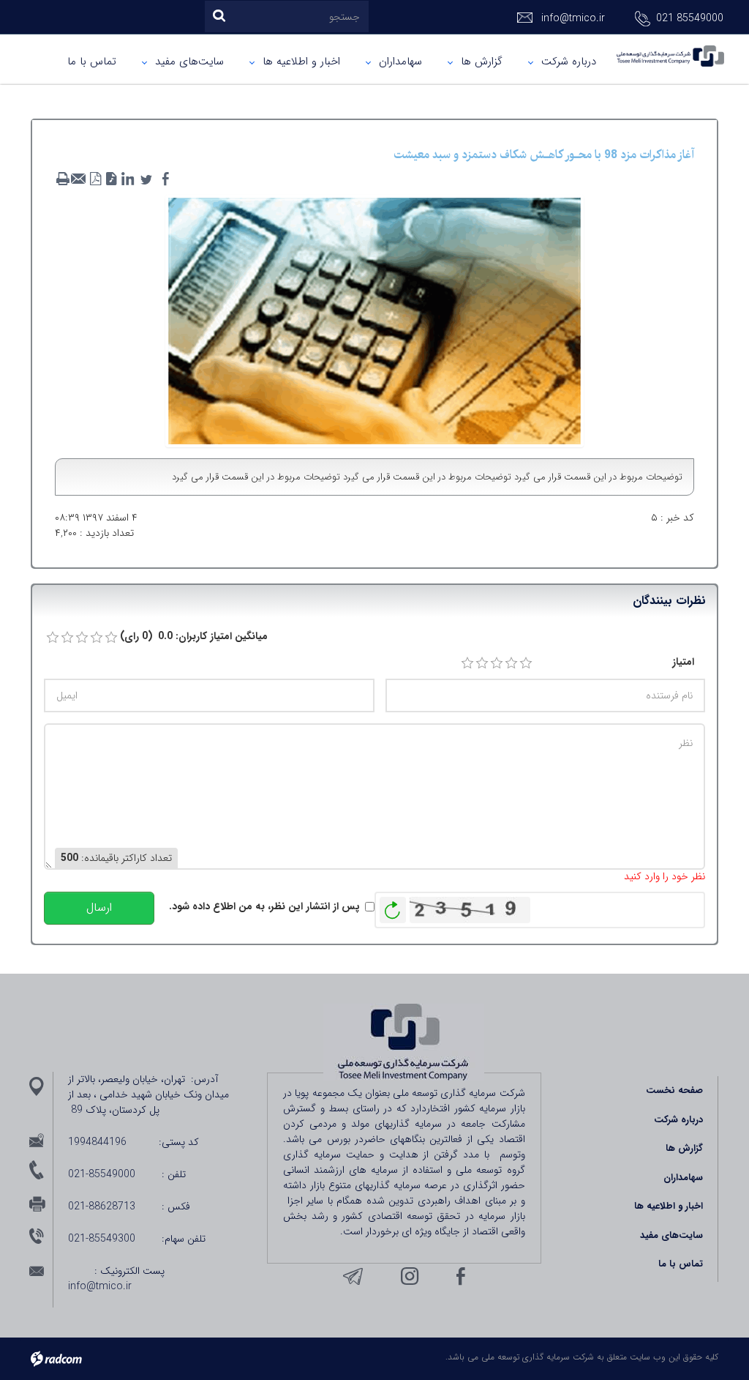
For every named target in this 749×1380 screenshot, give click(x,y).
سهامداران (683, 1177)
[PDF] (95, 179)
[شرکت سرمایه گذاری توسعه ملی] (670, 56)
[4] (511, 663)
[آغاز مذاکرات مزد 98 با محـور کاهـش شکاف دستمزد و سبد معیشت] (374, 320)
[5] (525, 663)
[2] (482, 663)
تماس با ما (680, 1264)
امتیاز (683, 662)
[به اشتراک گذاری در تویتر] (146, 179)
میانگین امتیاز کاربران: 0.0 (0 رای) (194, 636)
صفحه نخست (674, 1090)
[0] (52, 637)
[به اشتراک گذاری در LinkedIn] (127, 179)
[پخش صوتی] (111, 179)
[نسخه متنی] (62, 179)
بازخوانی (393, 906)
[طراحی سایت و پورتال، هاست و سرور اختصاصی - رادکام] (56, 1358)
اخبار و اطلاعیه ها (668, 1206)
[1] (467, 663)
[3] (496, 663)
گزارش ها (684, 1148)
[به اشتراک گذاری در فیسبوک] (165, 179)
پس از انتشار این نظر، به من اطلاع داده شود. (264, 906)
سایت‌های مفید (671, 1235)
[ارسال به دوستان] (79, 179)
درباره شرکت (678, 1119)
